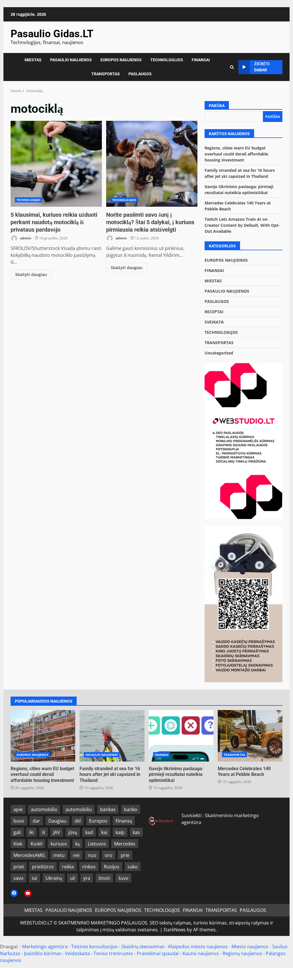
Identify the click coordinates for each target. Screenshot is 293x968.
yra (86, 878)
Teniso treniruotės (113, 953)
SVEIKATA (214, 322)
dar (36, 821)
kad (89, 832)
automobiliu (79, 809)
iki (31, 832)
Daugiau (57, 821)
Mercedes (124, 844)
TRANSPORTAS (105, 74)
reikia (68, 866)
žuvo (123, 878)
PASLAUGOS (140, 74)
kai (104, 832)
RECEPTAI (214, 311)
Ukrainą (53, 878)
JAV (56, 832)
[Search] (232, 67)
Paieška (217, 105)
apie (18, 809)
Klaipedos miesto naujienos (198, 946)
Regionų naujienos (242, 953)
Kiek (17, 844)
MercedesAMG (29, 855)
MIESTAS (33, 60)
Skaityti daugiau (31, 274)
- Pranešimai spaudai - (158, 953)
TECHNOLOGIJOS (166, 60)
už (72, 878)
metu (59, 855)
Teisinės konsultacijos (94, 946)
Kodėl (36, 844)
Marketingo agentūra (45, 946)
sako (133, 866)
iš (43, 832)
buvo (18, 821)
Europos (98, 821)
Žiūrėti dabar (262, 67)
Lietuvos (97, 844)
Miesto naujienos (249, 946)
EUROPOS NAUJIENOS (121, 60)
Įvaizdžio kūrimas (42, 953)
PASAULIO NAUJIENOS (71, 60)
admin (25, 238)
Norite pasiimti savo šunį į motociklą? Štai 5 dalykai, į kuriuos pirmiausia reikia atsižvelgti (151, 164)
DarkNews (175, 929)
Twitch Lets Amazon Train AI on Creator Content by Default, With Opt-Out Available (242, 225)
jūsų (72, 832)
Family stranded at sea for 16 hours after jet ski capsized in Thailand (112, 736)
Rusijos (111, 866)
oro (108, 855)
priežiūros (43, 866)
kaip (120, 832)
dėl (78, 821)
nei (76, 855)
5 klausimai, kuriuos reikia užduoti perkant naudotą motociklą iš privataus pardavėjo (56, 164)
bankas (108, 809)
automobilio (44, 809)
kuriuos (59, 844)
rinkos (89, 866)
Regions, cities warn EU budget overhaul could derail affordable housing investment (236, 154)
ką (77, 844)
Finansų (124, 821)
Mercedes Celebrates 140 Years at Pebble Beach (250, 736)
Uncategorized (219, 353)
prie (125, 855)
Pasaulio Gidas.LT (52, 34)
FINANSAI (201, 60)
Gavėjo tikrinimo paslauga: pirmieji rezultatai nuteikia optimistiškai (181, 736)
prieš (18, 866)
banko (130, 809)
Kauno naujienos (201, 953)
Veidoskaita (77, 953)
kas (136, 832)
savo (18, 878)
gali (17, 832)
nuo (92, 855)
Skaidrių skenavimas (143, 946)
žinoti (104, 878)
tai (34, 878)
